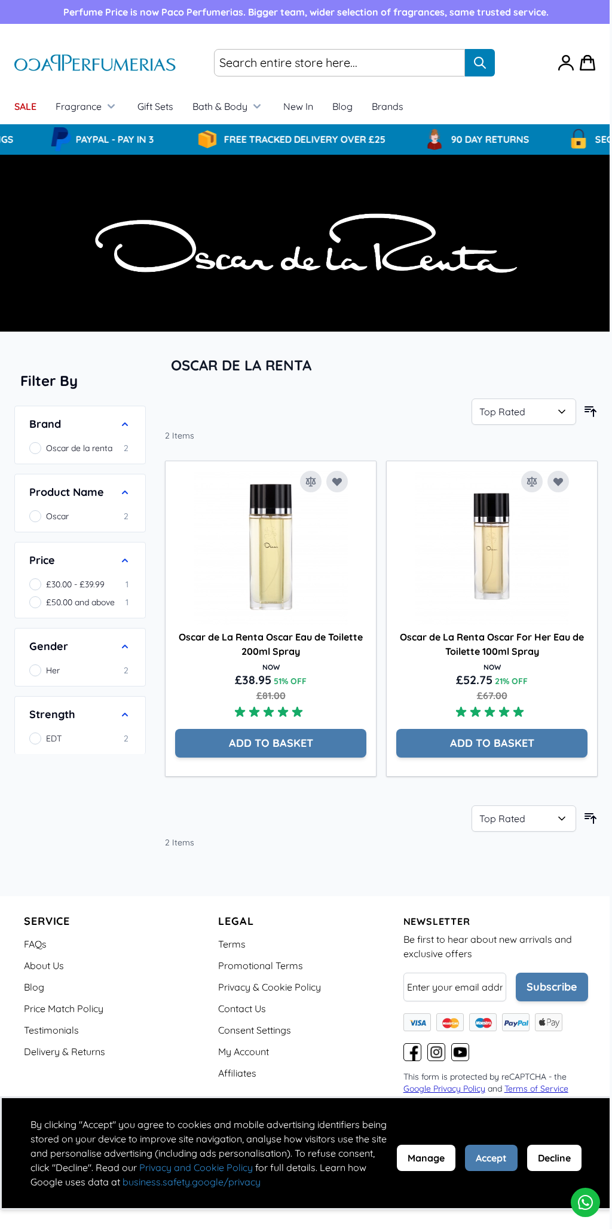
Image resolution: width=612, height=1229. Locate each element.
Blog (342, 106)
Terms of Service (536, 1088)
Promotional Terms (260, 965)
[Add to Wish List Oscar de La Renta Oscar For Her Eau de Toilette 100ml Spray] (558, 481)
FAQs (35, 944)
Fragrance (79, 106)
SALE (25, 106)
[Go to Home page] (95, 63)
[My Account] (566, 63)
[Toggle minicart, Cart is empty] (587, 63)
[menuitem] (387, 106)
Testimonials (51, 1030)
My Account (243, 1052)
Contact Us (242, 1009)
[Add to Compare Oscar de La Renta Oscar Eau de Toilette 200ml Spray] (311, 481)
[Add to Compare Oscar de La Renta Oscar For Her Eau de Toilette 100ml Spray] (532, 481)
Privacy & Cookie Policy (269, 987)
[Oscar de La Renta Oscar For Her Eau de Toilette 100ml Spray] (492, 548)
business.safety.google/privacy (192, 1182)
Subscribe (552, 987)
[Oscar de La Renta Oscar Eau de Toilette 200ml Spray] (271, 548)
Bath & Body (219, 106)
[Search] (480, 62)
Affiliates (237, 1073)
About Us (44, 965)
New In (298, 106)
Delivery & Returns (64, 1052)
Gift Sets (155, 106)
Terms (232, 944)
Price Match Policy (63, 1009)
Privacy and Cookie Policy (196, 1167)
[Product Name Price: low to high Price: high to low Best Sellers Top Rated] (524, 412)
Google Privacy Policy (444, 1088)
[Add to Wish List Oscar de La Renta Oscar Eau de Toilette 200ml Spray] (337, 481)
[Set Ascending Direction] (590, 411)
